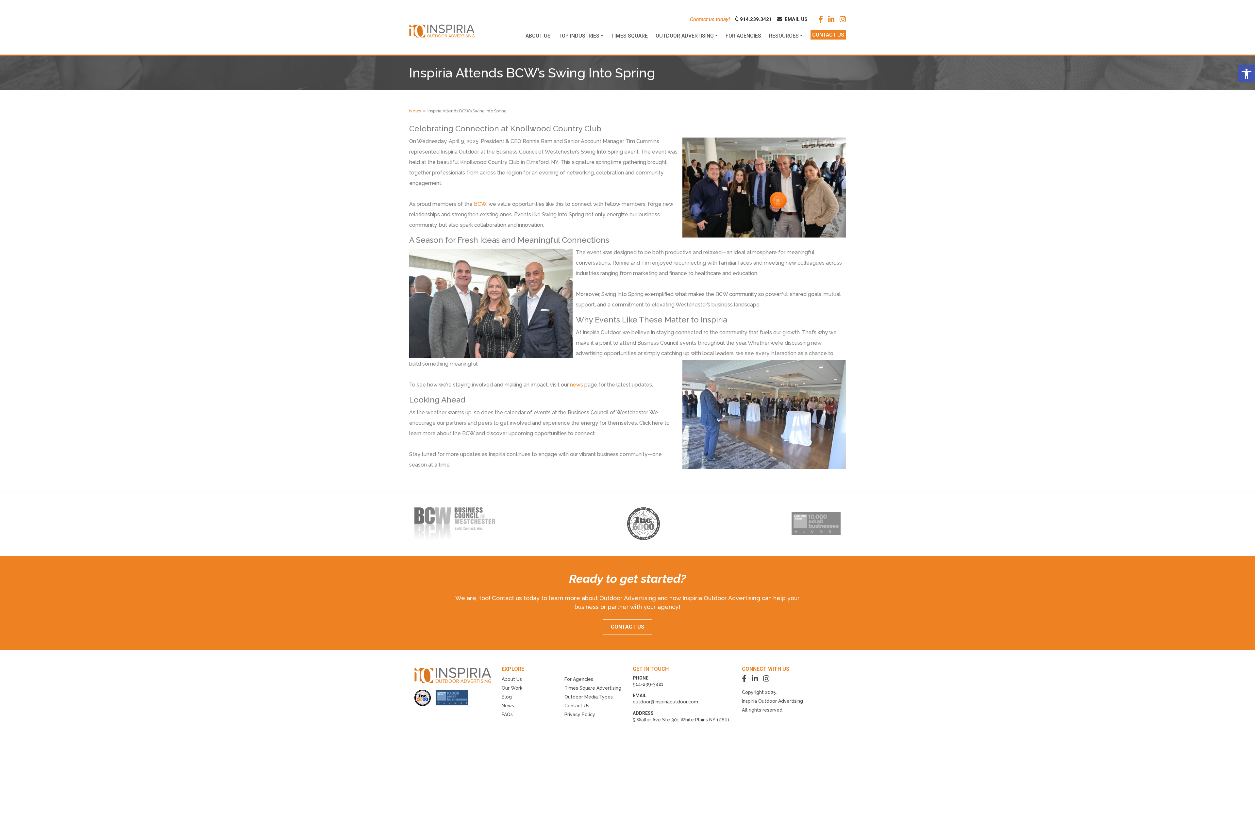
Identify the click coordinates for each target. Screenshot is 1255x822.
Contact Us (576, 705)
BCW (479, 204)
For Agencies (578, 679)
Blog (507, 696)
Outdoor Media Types (588, 696)
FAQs (507, 714)
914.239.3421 (755, 19)
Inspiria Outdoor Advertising (772, 701)
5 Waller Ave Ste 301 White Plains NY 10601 (681, 719)
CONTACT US (627, 627)
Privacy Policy (579, 714)
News (415, 110)
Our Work (512, 688)
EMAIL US (795, 19)
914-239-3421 (648, 684)
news (576, 385)
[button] (1246, 73)
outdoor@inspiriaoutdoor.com (665, 701)
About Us (512, 679)
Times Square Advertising (592, 688)
